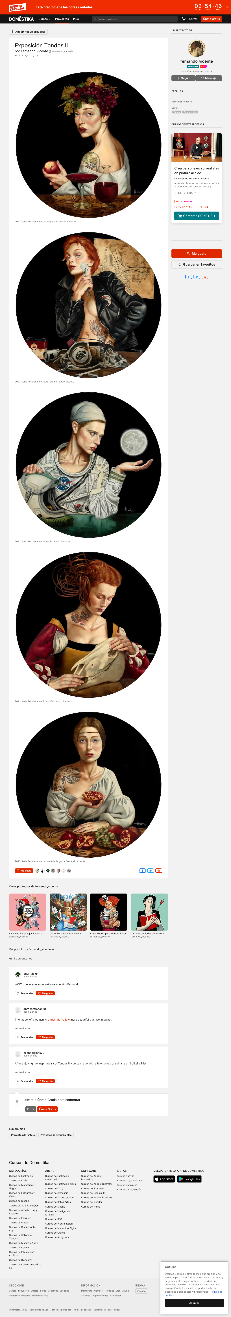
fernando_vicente (46, 886)
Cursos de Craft (18, 1180)
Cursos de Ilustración (21, 1175)
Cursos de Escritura (20, 1218)
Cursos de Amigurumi (57, 1237)
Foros (43, 1290)
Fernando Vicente (47, 51)
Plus (76, 19)
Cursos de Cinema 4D (93, 1192)
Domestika (86, 1290)
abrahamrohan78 (34, 1009)
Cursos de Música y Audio (23, 1242)
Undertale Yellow (58, 1019)
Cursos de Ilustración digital (60, 1183)
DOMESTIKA (21, 18)
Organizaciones (100, 1295)
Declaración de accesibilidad (107, 1310)
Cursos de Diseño (19, 1200)
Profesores (115, 1295)
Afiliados (85, 1295)
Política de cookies (82, 1310)
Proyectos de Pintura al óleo (56, 1134)
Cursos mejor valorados (130, 1180)
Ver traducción (23, 1028)
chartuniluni (31, 973)
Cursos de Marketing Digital (60, 1228)
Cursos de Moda (18, 1222)
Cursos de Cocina (19, 1247)
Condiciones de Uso (38, 1310)
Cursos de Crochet (55, 1232)
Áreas (49, 1170)
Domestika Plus (40, 1295)
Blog (118, 1290)
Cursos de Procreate (92, 1188)
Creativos (53, 1290)
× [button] (227, 7)
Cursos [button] (43, 19)
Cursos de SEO (53, 1219)
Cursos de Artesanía (56, 1192)
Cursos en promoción (129, 1189)
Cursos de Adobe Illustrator (96, 1183)
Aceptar (194, 1302)
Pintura (176, 112)
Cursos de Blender (91, 1201)
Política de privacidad (61, 1310)
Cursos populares (127, 1184)
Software (89, 1170)
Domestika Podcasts (19, 1295)
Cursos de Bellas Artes (58, 1201)
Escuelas (64, 1290)
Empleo (34, 1290)
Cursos (12, 1290)
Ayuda (125, 1290)
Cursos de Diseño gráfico (59, 1197)
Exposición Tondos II (181, 101)
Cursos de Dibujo (54, 1188)
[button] (85, 18)
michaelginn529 (33, 1053)
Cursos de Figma (90, 1206)
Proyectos (62, 19)
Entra (30, 1109)
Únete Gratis (47, 1109)
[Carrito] (183, 18)
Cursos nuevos (125, 1175)
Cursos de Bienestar (20, 1259)
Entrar (193, 19)
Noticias (110, 1290)
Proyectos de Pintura (23, 1134)
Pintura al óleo (190, 112)
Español (141, 1291)
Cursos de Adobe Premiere (96, 1197)
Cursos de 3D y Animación (24, 1205)
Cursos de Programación (59, 1223)
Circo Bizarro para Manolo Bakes (108, 933)
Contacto (99, 1290)
